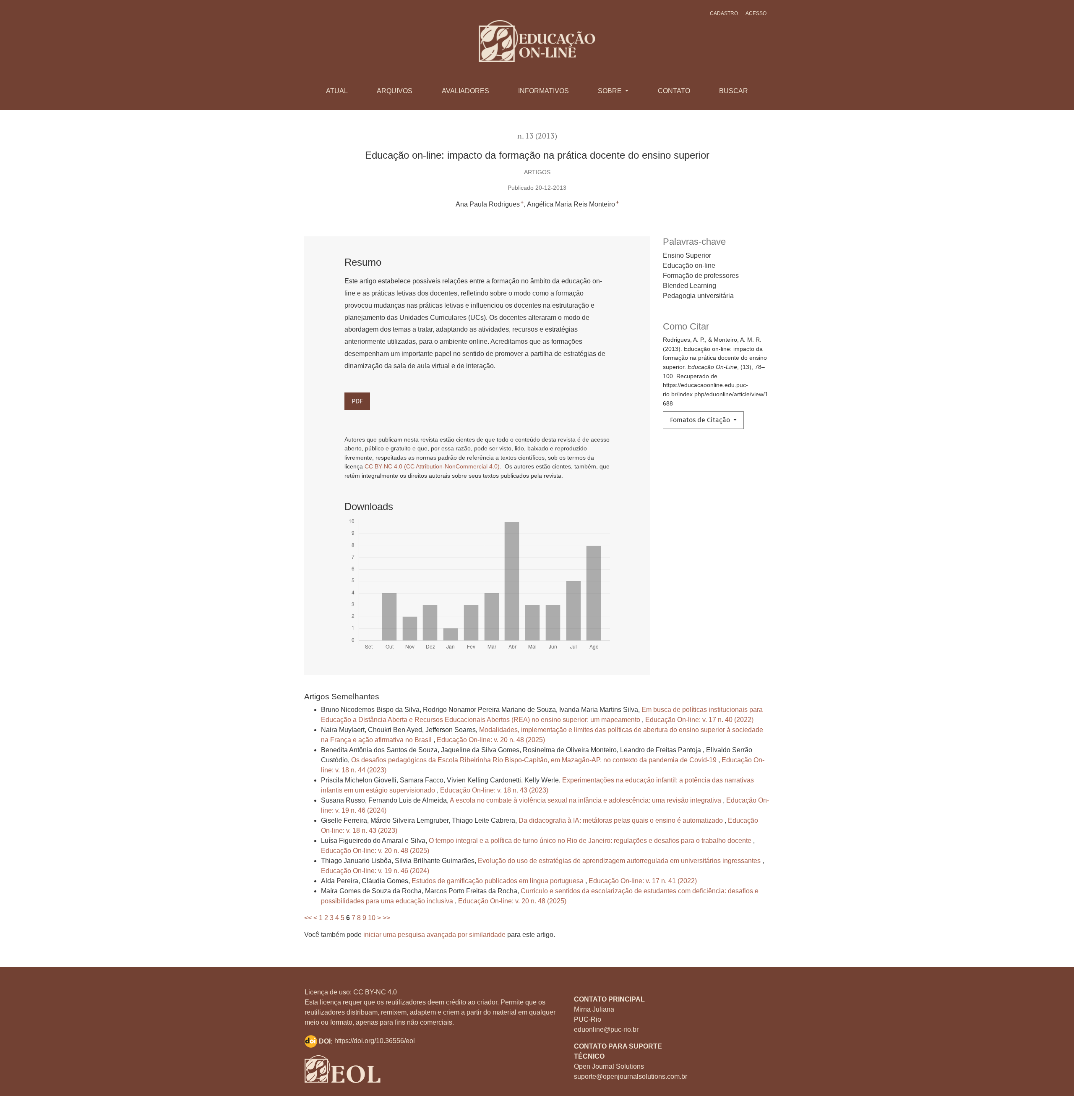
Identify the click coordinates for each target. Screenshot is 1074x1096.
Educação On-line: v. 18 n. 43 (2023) (494, 790)
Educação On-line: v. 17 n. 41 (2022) (643, 880)
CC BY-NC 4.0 (375, 992)
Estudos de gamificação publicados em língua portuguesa (498, 880)
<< (308, 917)
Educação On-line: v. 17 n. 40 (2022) (699, 719)
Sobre (610, 90)
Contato (674, 90)
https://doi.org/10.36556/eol (374, 1041)
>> (386, 917)
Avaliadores (465, 90)
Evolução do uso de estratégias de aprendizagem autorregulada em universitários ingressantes (620, 860)
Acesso (756, 13)
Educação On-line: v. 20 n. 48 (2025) (491, 739)
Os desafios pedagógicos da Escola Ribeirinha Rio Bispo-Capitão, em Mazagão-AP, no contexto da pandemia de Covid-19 (534, 760)
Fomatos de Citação (701, 420)
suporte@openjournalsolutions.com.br (630, 1076)
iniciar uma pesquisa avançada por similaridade (434, 934)
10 (371, 917)
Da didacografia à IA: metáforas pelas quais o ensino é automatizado (622, 820)
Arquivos (394, 90)
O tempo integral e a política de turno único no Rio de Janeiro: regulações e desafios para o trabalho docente (591, 840)
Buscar (733, 90)
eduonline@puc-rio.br (606, 1029)
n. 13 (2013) (537, 136)
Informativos (543, 90)
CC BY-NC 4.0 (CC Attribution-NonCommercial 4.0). (434, 466)
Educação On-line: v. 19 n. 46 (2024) (375, 870)
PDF (357, 401)
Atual (337, 90)
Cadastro (724, 13)
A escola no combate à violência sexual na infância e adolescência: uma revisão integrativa (586, 800)
